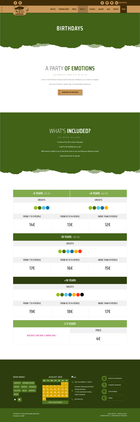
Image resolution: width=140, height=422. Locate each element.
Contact (116, 9)
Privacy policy (122, 413)
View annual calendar (55, 402)
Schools (92, 9)
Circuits (53, 9)
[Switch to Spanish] (28, 9)
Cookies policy (105, 415)
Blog (108, 9)
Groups (82, 9)
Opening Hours (64, 9)
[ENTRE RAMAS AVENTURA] (19, 10)
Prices (74, 9)
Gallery (101, 9)
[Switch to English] (20, 400)
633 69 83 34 (79, 399)
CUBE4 (23, 416)
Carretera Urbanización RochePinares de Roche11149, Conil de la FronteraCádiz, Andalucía (84, 390)
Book (123, 9)
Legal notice (112, 413)
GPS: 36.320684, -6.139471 (83, 382)
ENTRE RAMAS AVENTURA (31, 413)
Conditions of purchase (119, 415)
